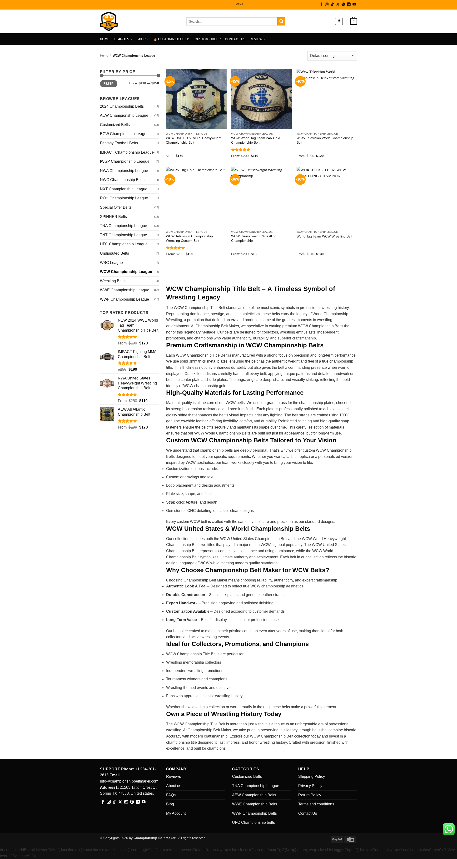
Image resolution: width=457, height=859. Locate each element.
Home (104, 39)
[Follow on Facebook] (321, 4)
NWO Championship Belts (122, 180)
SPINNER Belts (113, 217)
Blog (170, 804)
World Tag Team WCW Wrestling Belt (324, 236)
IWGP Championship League (124, 161)
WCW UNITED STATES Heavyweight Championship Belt (193, 140)
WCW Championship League (126, 272)
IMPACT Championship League (127, 152)
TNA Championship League (123, 226)
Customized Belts (115, 125)
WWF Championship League (124, 299)
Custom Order (208, 39)
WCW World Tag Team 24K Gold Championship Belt (255, 140)
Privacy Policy (310, 786)
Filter (109, 83)
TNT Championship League (123, 235)
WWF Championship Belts (254, 813)
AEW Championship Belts (254, 795)
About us (173, 786)
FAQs (171, 795)
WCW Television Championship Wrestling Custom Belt (189, 238)
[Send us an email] (126, 802)
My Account (176, 813)
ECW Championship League (124, 134)
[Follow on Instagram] (326, 4)
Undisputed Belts (114, 253)
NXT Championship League (123, 189)
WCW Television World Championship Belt (325, 140)
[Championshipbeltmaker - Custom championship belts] (115, 21)
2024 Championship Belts (122, 106)
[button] (339, 21)
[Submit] (281, 21)
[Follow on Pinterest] (343, 4)
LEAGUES (121, 39)
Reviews (257, 39)
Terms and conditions (316, 804)
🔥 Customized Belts (172, 39)
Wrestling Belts (112, 281)
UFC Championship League (124, 244)
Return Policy (309, 795)
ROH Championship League (124, 198)
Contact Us (235, 39)
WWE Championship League (124, 290)
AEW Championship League (124, 115)
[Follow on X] (337, 4)
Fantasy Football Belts (119, 143)
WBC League (111, 263)
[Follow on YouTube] (354, 4)
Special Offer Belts (115, 207)
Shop (141, 39)
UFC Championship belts (253, 822)
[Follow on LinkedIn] (348, 4)
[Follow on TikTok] (332, 4)
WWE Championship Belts (254, 804)
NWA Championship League (124, 171)
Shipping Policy (311, 776)
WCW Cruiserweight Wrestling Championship (253, 238)
